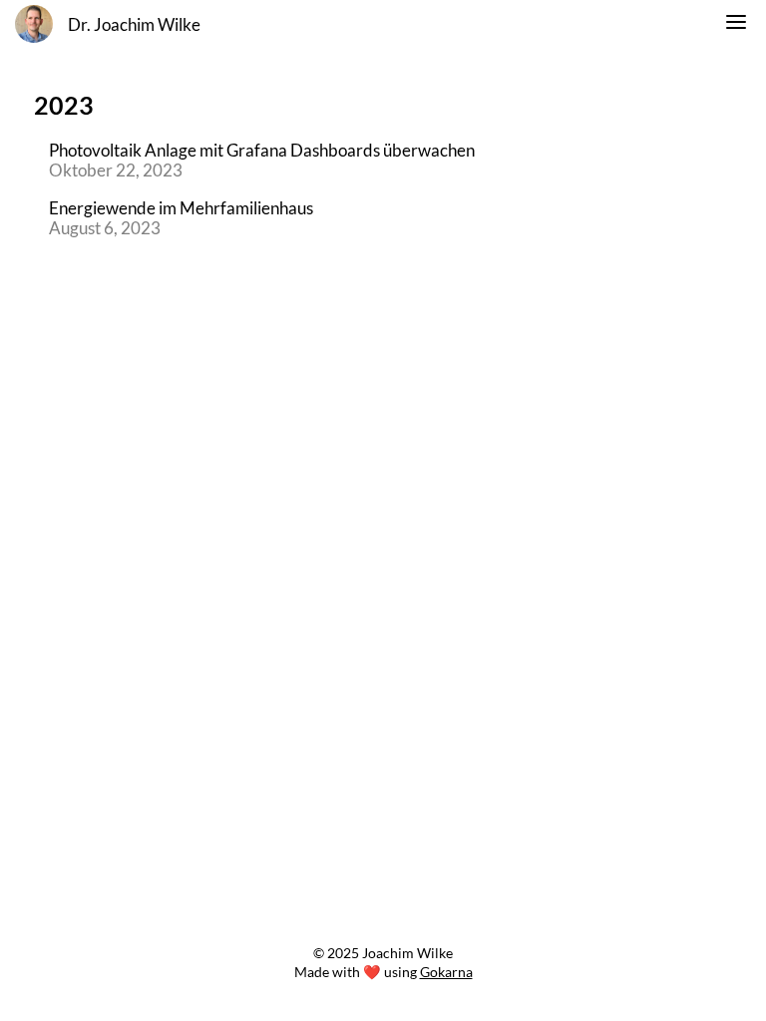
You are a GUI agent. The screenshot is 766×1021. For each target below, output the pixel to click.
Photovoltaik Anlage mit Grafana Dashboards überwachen (262, 151)
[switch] (736, 25)
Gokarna (446, 971)
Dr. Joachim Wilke (134, 25)
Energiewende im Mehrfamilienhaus (181, 208)
